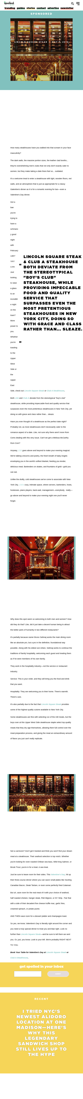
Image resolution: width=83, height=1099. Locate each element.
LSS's (21, 485)
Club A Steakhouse (55, 391)
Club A (26, 398)
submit (58, 974)
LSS (17, 398)
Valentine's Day (58, 874)
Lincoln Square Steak (31, 42)
